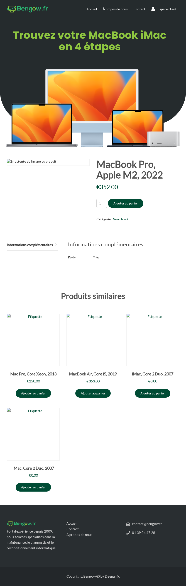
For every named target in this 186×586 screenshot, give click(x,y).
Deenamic (112, 576)
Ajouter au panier (125, 203)
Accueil (91, 9)
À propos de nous (115, 9)
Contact (139, 9)
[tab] (32, 245)
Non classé (120, 219)
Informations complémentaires (30, 245)
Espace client (166, 9)
